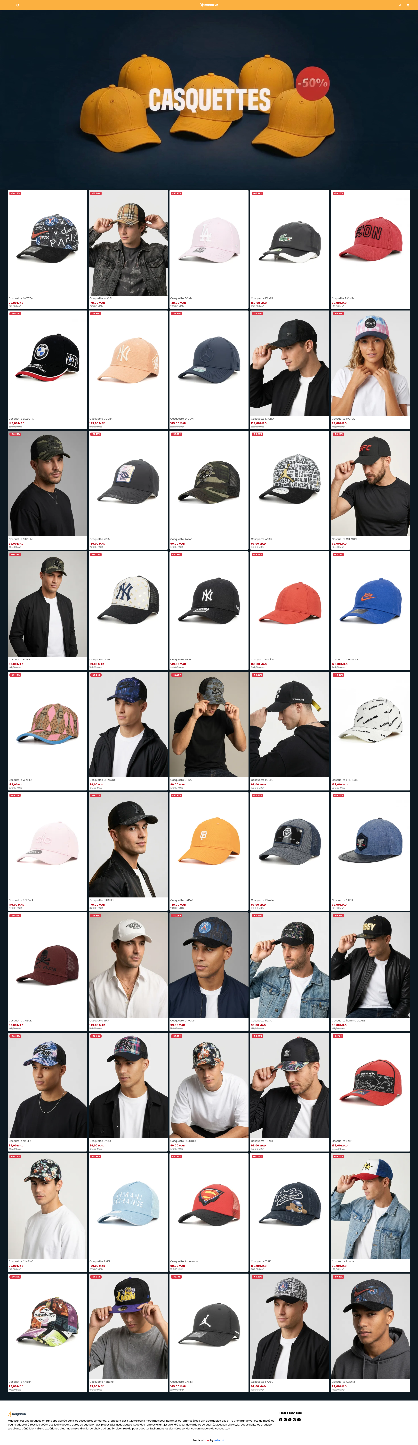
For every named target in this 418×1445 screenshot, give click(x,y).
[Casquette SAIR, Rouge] (370, 1085)
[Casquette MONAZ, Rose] (370, 363)
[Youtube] (299, 1419)
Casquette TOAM (181, 298)
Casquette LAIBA (100, 659)
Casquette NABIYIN (101, 900)
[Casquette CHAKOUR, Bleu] (128, 724)
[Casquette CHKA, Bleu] (209, 724)
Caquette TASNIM (343, 298)
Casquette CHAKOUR (102, 780)
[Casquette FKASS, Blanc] (289, 1326)
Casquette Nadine (262, 659)
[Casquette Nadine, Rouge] (289, 604)
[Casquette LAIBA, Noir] (128, 604)
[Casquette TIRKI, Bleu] (289, 1206)
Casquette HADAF (181, 900)
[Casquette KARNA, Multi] (47, 1326)
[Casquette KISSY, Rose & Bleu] (128, 483)
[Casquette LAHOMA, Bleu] (209, 965)
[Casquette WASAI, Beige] (128, 243)
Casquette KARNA (20, 1382)
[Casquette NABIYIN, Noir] (128, 845)
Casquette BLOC (261, 1020)
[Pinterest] (294, 1419)
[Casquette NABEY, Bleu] (47, 1085)
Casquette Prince (343, 1261)
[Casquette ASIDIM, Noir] (370, 1326)
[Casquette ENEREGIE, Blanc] (370, 724)
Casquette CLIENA (101, 419)
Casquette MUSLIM (20, 539)
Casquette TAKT (99, 1261)
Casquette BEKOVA (21, 900)
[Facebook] (281, 1419)
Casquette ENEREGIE (345, 780)
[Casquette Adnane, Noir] (128, 1326)
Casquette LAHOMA (182, 1020)
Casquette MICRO (262, 419)
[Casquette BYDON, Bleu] (209, 363)
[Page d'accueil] (209, 5)
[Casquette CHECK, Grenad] (47, 965)
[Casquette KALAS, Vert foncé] (209, 483)
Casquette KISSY (99, 539)
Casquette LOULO (262, 780)
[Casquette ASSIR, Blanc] (289, 483)
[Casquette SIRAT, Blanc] (128, 965)
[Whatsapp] (290, 1419)
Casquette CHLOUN (344, 539)
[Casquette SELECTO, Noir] (47, 363)
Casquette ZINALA (262, 900)
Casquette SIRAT (100, 1020)
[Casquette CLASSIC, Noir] (47, 1206)
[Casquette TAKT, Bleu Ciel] (128, 1206)
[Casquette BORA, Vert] (47, 604)
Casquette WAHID (20, 780)
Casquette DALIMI (181, 1382)
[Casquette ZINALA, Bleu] (289, 845)
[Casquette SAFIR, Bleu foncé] (370, 845)
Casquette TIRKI (261, 1261)
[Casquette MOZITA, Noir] (47, 243)
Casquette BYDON (181, 419)
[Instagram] (285, 1419)
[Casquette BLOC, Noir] (289, 965)
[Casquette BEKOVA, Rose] (47, 845)
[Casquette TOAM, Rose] (209, 243)
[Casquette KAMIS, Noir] (289, 243)
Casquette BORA (19, 659)
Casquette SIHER (181, 659)
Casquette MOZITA (21, 298)
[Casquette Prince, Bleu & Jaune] (370, 1206)
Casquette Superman (184, 1261)
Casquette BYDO (100, 1141)
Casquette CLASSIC (21, 1261)
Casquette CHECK (20, 1020)
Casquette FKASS (262, 1382)
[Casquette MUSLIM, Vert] (47, 483)
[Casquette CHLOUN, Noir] (370, 483)
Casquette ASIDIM (343, 1382)
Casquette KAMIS (262, 298)
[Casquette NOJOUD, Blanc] (209, 1085)
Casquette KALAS (181, 539)
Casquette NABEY (20, 1141)
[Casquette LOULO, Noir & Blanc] (289, 724)
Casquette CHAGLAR (345, 659)
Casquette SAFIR (342, 900)
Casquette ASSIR (261, 539)
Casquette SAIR (342, 1141)
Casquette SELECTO (21, 419)
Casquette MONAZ (343, 419)
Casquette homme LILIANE (348, 1020)
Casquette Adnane (101, 1382)
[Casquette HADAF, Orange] (209, 845)
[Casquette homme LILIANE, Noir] (370, 965)
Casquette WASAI (100, 298)
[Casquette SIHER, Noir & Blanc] (209, 604)
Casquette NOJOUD (183, 1141)
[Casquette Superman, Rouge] (209, 1206)
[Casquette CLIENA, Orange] (128, 363)
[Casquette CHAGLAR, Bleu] (370, 604)
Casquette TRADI (262, 1141)
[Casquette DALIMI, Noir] (209, 1326)
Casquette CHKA (181, 780)
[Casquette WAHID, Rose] (47, 724)
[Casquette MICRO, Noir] (289, 363)
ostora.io (219, 1440)
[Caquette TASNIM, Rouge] (370, 243)
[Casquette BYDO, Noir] (128, 1085)
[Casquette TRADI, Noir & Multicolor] (289, 1085)
